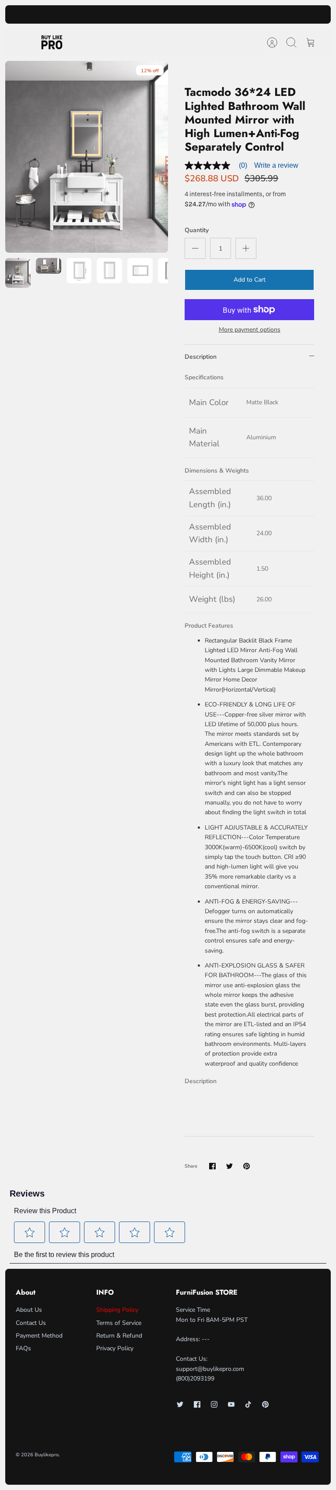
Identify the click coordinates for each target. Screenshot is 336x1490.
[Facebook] (197, 1404)
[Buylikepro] (52, 42)
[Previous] (98, 14)
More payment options (249, 330)
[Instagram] (214, 1404)
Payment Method (39, 1335)
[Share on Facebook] (212, 1166)
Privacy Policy (114, 1348)
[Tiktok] (248, 1404)
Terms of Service (118, 1323)
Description (201, 357)
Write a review (276, 165)
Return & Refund (119, 1335)
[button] (29, 1232)
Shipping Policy (117, 1310)
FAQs (23, 1348)
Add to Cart (250, 279)
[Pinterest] (265, 1404)
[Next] (237, 14)
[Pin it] (246, 1166)
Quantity (197, 230)
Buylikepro (47, 1454)
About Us (29, 1310)
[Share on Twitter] (229, 1166)
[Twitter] (180, 1404)
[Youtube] (231, 1404)
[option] (86, 157)
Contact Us (31, 1323)
